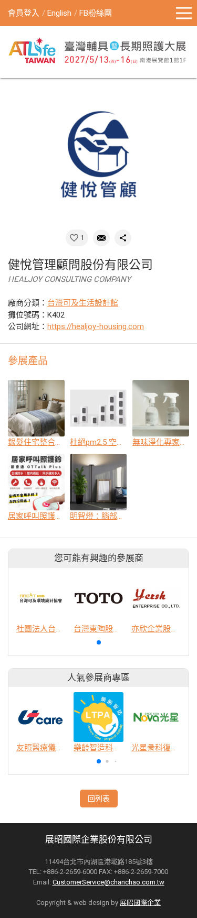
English (59, 13)
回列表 (99, 798)
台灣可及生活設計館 (82, 303)
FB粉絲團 (95, 13)
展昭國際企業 (140, 902)
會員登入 (23, 13)
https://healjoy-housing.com (95, 326)
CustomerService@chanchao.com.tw (108, 882)
